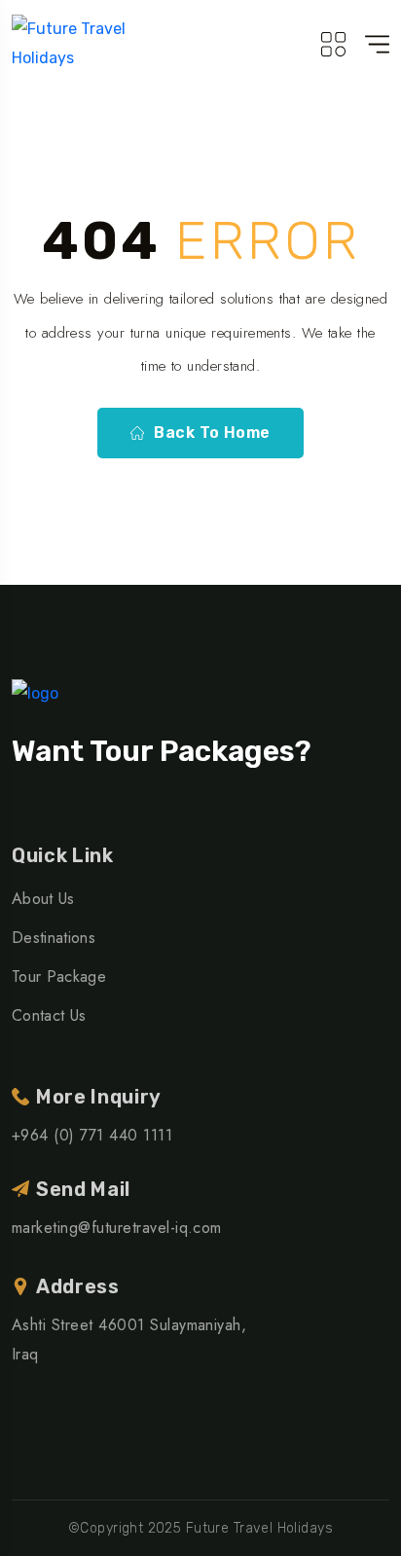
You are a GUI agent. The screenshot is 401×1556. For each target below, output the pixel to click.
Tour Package (59, 976)
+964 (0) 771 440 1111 (92, 1135)
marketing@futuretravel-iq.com (117, 1227)
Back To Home (212, 432)
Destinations (53, 937)
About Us (43, 898)
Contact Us (49, 1015)
